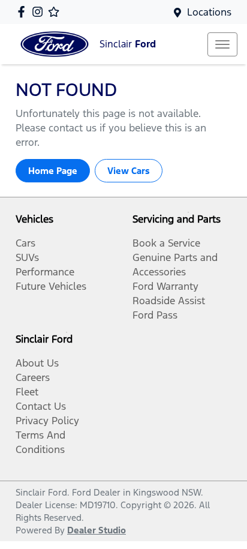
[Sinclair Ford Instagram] (40, 11)
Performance (45, 271)
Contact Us (41, 406)
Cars (25, 243)
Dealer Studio (96, 530)
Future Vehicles (51, 286)
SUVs (27, 257)
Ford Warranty (165, 286)
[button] (222, 44)
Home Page (52, 170)
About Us (37, 363)
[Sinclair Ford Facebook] (24, 11)
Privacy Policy (47, 420)
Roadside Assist (168, 300)
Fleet (27, 391)
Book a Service (166, 243)
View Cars (128, 170)
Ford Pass (154, 315)
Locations (209, 12)
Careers (33, 377)
